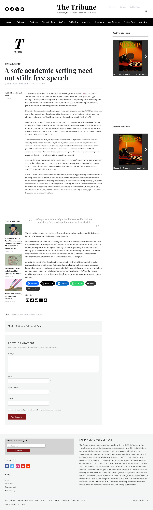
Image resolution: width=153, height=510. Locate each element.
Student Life (47, 22)
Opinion (20, 22)
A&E (61, 22)
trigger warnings (36, 314)
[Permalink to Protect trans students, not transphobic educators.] (13, 285)
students (27, 314)
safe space (20, 314)
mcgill (14, 314)
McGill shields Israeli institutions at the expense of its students (13, 271)
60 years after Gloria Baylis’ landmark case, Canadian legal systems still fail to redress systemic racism (13, 243)
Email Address (13, 387)
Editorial (9, 64)
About (111, 7)
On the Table (130, 22)
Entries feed (9, 483)
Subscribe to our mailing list (17, 441)
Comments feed (10, 487)
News (8, 22)
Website (11, 398)
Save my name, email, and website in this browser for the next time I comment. (36, 410)
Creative (98, 22)
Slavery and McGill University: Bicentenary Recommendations (118, 481)
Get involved (135, 7)
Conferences (114, 22)
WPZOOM (144, 500)
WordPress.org (10, 490)
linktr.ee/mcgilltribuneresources (126, 484)
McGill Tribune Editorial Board (17, 83)
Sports (85, 22)
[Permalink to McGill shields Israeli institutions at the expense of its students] (13, 260)
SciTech (72, 22)
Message (11, 353)
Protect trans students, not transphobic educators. (13, 296)
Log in (7, 480)
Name (10, 376)
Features (34, 22)
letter (84, 93)
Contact (123, 7)
